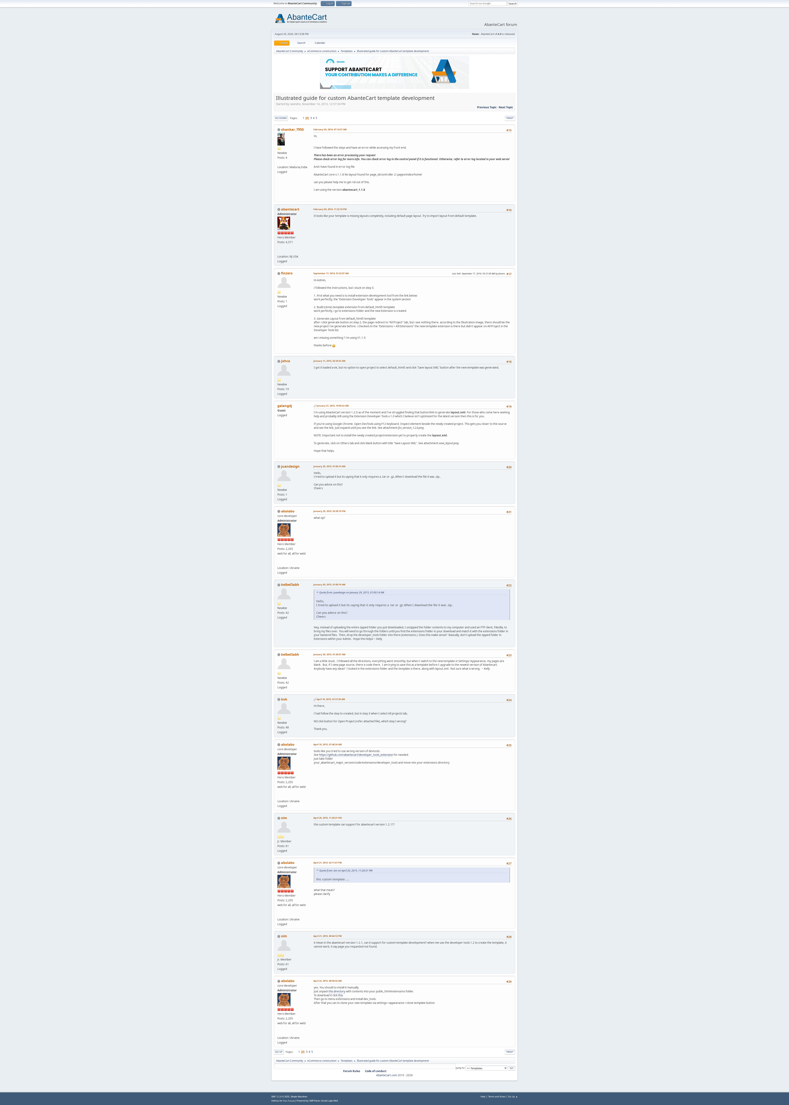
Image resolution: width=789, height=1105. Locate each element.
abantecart (290, 209)
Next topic (506, 107)
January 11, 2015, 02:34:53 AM (329, 360)
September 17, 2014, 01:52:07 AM (331, 273)
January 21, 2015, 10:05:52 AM (333, 405)
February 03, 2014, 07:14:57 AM (330, 129)
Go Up (278, 1051)
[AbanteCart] (279, 563)
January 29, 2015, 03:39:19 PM (329, 511)
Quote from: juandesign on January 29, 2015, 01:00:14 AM (351, 592)
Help (483, 1096)
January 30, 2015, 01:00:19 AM (329, 584)
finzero (287, 273)
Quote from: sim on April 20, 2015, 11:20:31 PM (345, 870)
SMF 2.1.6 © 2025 (280, 1096)
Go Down (281, 118)
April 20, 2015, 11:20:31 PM (327, 817)
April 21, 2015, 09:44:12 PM (327, 935)
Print (509, 118)
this (340, 995)
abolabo (287, 511)
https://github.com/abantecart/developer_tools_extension (356, 755)
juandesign (290, 466)
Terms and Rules (496, 1096)
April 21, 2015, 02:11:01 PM (327, 862)
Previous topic (487, 107)
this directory (337, 991)
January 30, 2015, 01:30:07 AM (329, 654)
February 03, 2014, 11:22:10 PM (330, 209)
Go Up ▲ (513, 1096)
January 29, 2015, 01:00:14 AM (329, 466)
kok (284, 699)
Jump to (460, 1068)
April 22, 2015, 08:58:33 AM (327, 980)
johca (285, 361)
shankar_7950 (292, 129)
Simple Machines (299, 1096)
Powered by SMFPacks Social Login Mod (317, 1100)
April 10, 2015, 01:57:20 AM (331, 699)
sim (284, 818)
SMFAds (275, 1101)
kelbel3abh (290, 584)
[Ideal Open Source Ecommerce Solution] (279, 251)
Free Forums (289, 1101)
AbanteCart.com (386, 1075)
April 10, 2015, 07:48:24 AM (327, 744)
